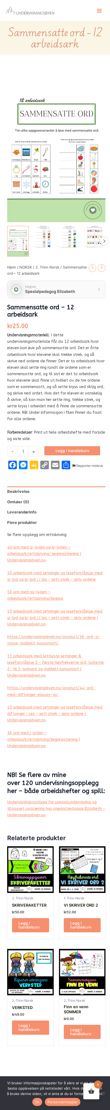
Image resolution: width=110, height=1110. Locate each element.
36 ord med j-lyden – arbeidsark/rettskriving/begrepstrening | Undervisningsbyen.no (43, 739)
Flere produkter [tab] (22, 522)
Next (104, 241)
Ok (37, 1102)
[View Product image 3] (69, 237)
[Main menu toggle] (99, 10)
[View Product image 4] (94, 237)
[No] (103, 1093)
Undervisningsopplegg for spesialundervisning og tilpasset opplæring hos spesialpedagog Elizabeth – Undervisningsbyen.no (56, 808)
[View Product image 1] (18, 241)
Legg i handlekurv (72, 450)
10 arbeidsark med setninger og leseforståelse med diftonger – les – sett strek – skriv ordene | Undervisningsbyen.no (55, 713)
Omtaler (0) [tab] (18, 502)
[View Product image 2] (43, 237)
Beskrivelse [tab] (18, 491)
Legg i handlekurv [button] (29, 925)
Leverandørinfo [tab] (22, 512)
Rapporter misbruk (89, 466)
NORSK (25, 267)
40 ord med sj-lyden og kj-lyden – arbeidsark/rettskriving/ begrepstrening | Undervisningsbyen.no (44, 554)
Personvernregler (63, 1102)
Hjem (11, 267)
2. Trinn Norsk (47, 267)
